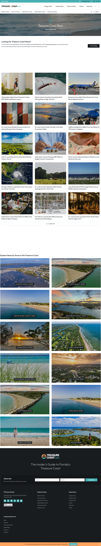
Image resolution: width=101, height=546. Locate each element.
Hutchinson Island (41, 505)
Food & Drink (72, 500)
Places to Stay (72, 498)
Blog (5, 520)
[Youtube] (11, 501)
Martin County (41, 495)
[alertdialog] (50, 544)
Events (70, 503)
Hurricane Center (8, 525)
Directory (71, 505)
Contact (6, 532)
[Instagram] (96, 1)
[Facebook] (94, 1)
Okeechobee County (42, 503)
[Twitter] (99, 1)
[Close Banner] (99, 544)
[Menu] (95, 6)
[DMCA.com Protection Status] (8, 506)
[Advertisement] (45, 60)
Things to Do (72, 495)
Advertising (7, 527)
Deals (70, 508)
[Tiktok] (14, 501)
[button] (91, 12)
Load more (51, 223)
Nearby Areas (41, 508)
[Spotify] (21, 501)
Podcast (6, 522)
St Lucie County (41, 498)
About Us (6, 530)
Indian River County (42, 500)
